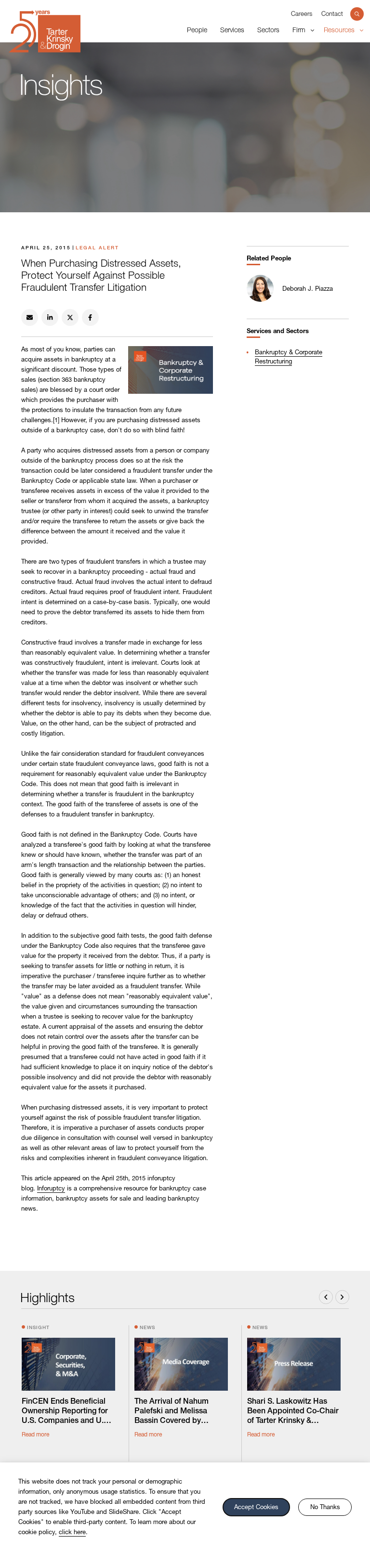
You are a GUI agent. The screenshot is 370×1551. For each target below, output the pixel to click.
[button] (357, 14)
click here (72, 1532)
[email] (29, 317)
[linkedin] (49, 317)
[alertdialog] (185, 1506)
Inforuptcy (51, 1188)
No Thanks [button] (325, 1507)
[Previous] (326, 1297)
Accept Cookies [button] (256, 1507)
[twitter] (70, 317)
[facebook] (90, 317)
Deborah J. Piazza (307, 288)
